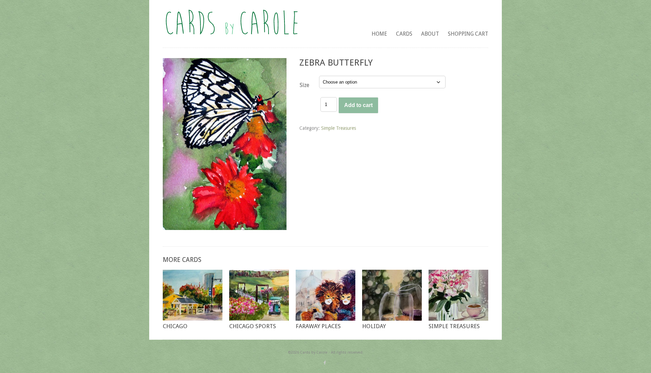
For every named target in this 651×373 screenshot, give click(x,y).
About (430, 34)
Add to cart (358, 105)
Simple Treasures (338, 128)
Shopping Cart (468, 34)
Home (379, 34)
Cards (404, 34)
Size (304, 85)
